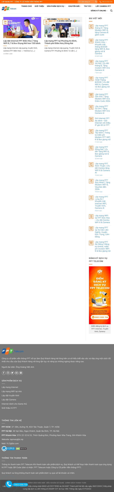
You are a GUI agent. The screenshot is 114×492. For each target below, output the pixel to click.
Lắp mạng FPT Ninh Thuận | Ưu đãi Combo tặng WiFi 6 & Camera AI (102, 168)
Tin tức (87, 6)
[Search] (111, 10)
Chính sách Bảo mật (36, 483)
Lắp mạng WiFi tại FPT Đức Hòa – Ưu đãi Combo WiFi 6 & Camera (102, 218)
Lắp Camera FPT (103, 6)
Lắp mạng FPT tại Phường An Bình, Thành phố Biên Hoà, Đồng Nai (60, 42)
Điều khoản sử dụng (55, 483)
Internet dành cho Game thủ (14, 404)
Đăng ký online (98, 11)
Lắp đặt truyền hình (10, 395)
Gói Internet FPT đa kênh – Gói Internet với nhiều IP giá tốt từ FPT (102, 121)
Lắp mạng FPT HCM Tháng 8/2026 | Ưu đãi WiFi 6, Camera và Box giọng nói (102, 82)
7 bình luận (101, 72)
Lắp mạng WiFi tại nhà (12, 391)
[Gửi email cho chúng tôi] (17, 373)
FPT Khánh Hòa (9, 435)
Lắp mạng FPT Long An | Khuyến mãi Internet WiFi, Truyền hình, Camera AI (101, 202)
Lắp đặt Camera (9, 400)
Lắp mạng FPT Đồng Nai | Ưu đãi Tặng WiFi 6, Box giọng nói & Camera (102, 151)
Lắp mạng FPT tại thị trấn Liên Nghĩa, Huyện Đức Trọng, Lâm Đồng (102, 232)
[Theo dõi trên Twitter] (12, 373)
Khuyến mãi (74, 6)
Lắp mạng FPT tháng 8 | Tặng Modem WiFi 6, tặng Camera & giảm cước (101, 30)
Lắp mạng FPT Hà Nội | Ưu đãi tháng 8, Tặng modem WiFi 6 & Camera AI (102, 65)
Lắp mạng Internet (10, 387)
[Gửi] (96, 2)
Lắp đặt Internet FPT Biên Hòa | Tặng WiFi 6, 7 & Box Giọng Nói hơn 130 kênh (21, 42)
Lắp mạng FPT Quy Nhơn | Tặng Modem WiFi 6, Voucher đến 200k (102, 184)
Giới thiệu (39, 6)
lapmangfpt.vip (16, 439)
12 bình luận (101, 175)
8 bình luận (101, 210)
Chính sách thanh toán (75, 483)
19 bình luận (101, 192)
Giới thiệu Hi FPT (9, 408)
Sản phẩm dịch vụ (55, 6)
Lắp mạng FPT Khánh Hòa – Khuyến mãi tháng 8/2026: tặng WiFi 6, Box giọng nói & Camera (102, 47)
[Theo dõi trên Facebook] (4, 373)
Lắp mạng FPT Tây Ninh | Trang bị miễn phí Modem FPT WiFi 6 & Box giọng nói (103, 134)
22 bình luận (101, 158)
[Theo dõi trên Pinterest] (21, 373)
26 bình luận (101, 89)
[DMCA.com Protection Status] (21, 448)
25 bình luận (101, 56)
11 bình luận (101, 142)
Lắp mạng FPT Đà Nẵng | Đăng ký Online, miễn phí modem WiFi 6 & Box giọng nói (103, 246)
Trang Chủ (26, 6)
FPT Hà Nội (7, 431)
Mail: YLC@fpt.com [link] (10, 443)
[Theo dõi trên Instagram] (8, 373)
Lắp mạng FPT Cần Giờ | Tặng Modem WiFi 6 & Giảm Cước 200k (102, 97)
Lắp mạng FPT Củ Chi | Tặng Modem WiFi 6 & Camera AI (102, 109)
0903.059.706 (20, 485)
